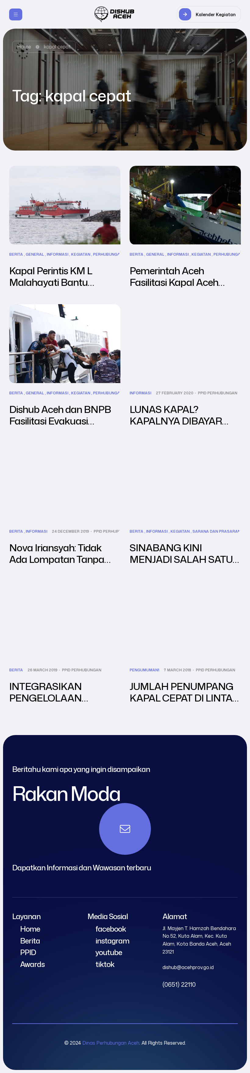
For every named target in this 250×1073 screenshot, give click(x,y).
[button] (209, 14)
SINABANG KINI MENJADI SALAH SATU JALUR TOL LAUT (181, 559)
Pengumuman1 (144, 670)
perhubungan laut (113, 254)
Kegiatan (80, 254)
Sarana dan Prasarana (217, 531)
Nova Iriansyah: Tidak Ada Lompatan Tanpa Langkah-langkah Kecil (58, 559)
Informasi (57, 254)
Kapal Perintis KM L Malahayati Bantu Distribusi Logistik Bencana (50, 288)
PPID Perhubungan (217, 393)
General (35, 254)
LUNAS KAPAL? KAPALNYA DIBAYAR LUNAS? (176, 420)
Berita (16, 254)
